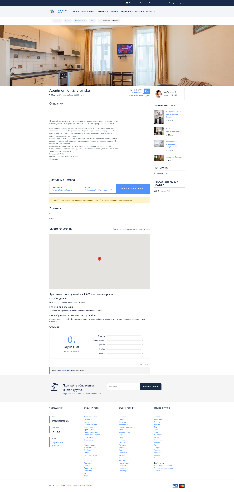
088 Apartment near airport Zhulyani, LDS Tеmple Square (174, 144)
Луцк (120, 435)
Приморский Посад (91, 432)
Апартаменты (80, 21)
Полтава (122, 445)
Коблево (87, 458)
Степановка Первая (92, 435)
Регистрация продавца (177, 3)
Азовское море (90, 417)
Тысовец (157, 450)
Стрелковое (88, 437)
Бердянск (88, 419)
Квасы (156, 430)
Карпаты (102, 11)
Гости (87, 187)
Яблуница (157, 453)
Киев (93, 21)
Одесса (122, 442)
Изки (155, 427)
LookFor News (168, 92)
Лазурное (88, 463)
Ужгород (122, 455)
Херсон (122, 460)
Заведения (126, 11)
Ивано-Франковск (126, 427)
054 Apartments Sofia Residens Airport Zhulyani (174, 114)
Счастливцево (89, 440)
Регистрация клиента (156, 3)
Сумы (121, 450)
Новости (150, 11)
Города (139, 11)
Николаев (123, 440)
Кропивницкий (124, 432)
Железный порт (90, 448)
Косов (156, 432)
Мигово (156, 437)
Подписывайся (150, 387)
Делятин (157, 424)
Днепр (121, 419)
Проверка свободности (133, 189)
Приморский (89, 430)
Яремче (157, 455)
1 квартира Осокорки (174, 157)
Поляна (157, 442)
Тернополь (123, 453)
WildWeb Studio (86, 486)
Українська (57, 442)
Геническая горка (91, 424)
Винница (122, 417)
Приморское (89, 468)
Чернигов (122, 468)
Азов (75, 11)
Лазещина (158, 435)
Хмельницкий (124, 463)
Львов (121, 437)
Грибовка (87, 450)
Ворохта (157, 422)
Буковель (157, 417)
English (55, 445)
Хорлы (86, 476)
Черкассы (123, 465)
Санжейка (88, 471)
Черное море (87, 11)
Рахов (156, 445)
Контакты (157, 471)
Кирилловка (88, 427)
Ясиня (156, 458)
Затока (86, 453)
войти (64, 370)
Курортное (88, 460)
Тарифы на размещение (163, 468)
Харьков (122, 458)
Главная (57, 21)
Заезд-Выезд (57, 187)
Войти (142, 3)
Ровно (121, 448)
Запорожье (123, 424)
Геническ (87, 422)
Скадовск (87, 473)
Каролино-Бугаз (90, 455)
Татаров (157, 448)
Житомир (122, 422)
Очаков (87, 465)
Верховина (158, 419)
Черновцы (123, 471)
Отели (114, 11)
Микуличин (158, 440)
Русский (131, 3)
